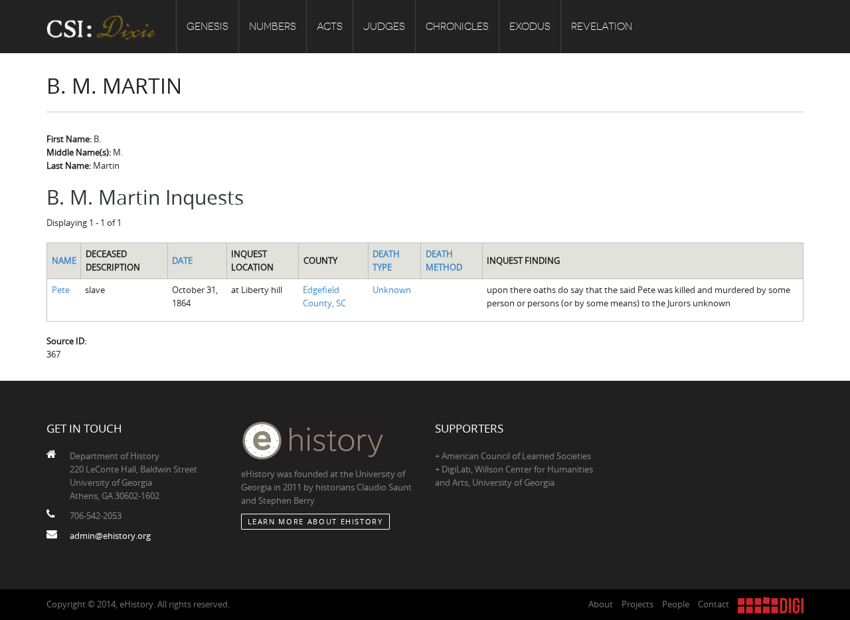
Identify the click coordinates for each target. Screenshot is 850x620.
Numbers (272, 27)
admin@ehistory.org (110, 536)
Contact (713, 604)
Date (182, 260)
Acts (330, 27)
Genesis (207, 27)
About (600, 604)
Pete (61, 290)
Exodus (530, 27)
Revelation (601, 27)
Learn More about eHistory (315, 521)
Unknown (392, 290)
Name (64, 260)
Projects (637, 604)
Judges (384, 27)
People (675, 604)
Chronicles (457, 27)
